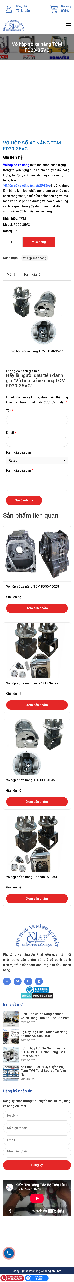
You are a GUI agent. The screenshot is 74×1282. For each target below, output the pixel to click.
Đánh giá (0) (33, 274)
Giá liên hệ (13, 157)
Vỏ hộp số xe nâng (16, 165)
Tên (9, 411)
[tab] (11, 274)
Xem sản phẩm (37, 608)
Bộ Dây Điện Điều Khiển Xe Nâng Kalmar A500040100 (44, 1034)
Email (11, 432)
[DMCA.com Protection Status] (37, 995)
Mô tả (11, 274)
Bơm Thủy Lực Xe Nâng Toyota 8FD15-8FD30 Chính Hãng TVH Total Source (43, 1052)
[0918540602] (9, 1253)
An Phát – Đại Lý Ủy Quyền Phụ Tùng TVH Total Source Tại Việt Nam (43, 1070)
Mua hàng (39, 242)
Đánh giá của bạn (18, 452)
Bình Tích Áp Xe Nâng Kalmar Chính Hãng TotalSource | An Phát (45, 1016)
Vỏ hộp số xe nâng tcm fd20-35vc (26, 185)
